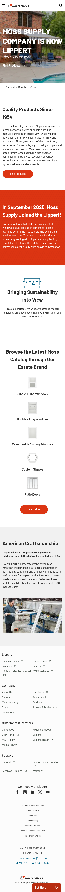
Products (37, 702)
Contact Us (8, 729)
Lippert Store (39, 661)
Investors (7, 666)
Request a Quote (41, 729)
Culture (6, 697)
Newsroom (8, 712)
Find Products (12, 65)
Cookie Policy (32, 821)
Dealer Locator (40, 739)
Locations (38, 692)
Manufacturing (10, 702)
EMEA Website (40, 671)
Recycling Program (32, 826)
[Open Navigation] (4, 6)
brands (22, 87)
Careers (36, 666)
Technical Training (12, 771)
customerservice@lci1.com (32, 858)
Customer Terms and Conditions (32, 831)
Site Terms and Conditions (32, 805)
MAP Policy (8, 739)
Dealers (36, 734)
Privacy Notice (32, 810)
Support (6, 762)
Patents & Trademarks (44, 707)
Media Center (9, 744)
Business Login (11, 661)
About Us (7, 692)
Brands (6, 707)
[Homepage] (19, 6)
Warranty (37, 771)
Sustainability (40, 697)
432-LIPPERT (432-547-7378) (32, 863)
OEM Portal (8, 734)
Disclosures (32, 815)
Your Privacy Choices (32, 836)
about (11, 87)
